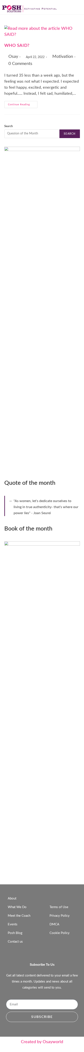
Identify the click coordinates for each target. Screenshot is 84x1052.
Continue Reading (22, 103)
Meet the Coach (19, 915)
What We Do (17, 907)
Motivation (62, 56)
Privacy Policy (60, 915)
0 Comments (20, 63)
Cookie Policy (60, 933)
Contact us (15, 941)
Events (12, 924)
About (12, 898)
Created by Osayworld (42, 1042)
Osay (13, 56)
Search (8, 126)
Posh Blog (15, 933)
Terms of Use (59, 907)
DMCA (54, 924)
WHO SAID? (17, 45)
